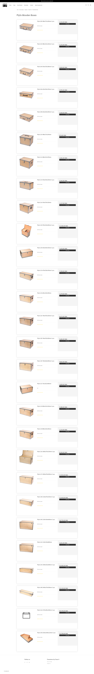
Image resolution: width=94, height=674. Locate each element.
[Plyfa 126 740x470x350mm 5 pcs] (26, 324)
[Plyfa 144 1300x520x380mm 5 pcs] (26, 573)
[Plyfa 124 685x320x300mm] (26, 301)
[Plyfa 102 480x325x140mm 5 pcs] (26, 52)
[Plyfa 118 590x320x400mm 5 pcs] (26, 233)
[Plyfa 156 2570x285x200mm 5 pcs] (26, 618)
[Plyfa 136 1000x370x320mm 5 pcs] (26, 460)
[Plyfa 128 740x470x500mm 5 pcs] (26, 346)
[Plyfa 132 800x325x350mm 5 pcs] (26, 414)
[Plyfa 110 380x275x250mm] (26, 143)
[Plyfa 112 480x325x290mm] (26, 165)
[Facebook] (25, 662)
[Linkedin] (29, 662)
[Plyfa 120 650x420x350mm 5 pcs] (26, 256)
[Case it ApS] (4, 5)
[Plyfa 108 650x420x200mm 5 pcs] (26, 120)
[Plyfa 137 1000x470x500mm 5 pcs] (26, 482)
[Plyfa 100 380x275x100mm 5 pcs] (26, 29)
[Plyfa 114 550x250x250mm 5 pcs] (26, 188)
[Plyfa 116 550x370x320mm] (26, 211)
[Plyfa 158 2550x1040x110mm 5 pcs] (26, 641)
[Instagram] (27, 662)
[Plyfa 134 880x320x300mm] (26, 437)
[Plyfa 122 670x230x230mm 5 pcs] (26, 278)
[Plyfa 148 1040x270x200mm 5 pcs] (26, 596)
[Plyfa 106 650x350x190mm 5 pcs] (26, 97)
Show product (67, 46)
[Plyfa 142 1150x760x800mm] (26, 550)
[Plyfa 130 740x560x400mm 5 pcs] (26, 369)
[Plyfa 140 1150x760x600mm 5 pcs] (26, 528)
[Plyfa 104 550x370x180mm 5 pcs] (26, 75)
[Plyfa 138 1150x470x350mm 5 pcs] (26, 505)
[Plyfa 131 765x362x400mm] (26, 392)
